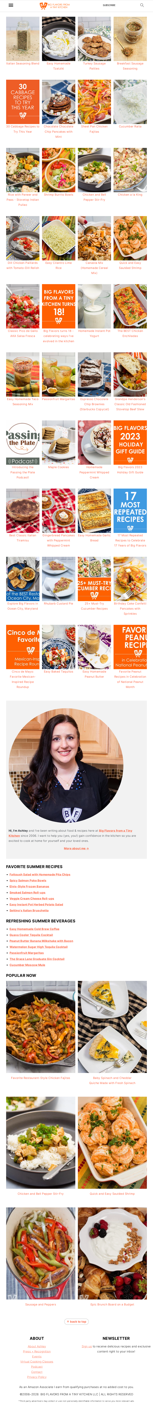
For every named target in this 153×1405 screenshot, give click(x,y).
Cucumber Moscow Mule (27, 965)
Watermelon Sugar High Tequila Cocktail (39, 947)
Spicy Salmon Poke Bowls (28, 880)
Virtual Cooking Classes (36, 1361)
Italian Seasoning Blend (22, 63)
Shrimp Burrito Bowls (58, 194)
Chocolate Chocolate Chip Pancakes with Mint (59, 131)
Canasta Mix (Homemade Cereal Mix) (94, 268)
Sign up (87, 1346)
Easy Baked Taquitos (58, 671)
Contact (37, 1372)
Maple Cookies (58, 467)
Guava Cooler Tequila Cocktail (31, 935)
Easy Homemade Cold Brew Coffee (34, 929)
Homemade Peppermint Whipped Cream (94, 472)
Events (37, 1356)
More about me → (76, 848)
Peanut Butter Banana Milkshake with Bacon (41, 941)
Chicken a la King (130, 194)
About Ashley (37, 1346)
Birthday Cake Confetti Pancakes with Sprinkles (130, 608)
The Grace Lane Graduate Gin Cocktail (37, 959)
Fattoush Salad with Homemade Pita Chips (40, 874)
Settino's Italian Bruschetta (29, 910)
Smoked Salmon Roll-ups (28, 892)
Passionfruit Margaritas (58, 399)
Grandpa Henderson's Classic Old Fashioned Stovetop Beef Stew (130, 404)
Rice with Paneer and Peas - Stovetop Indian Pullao (23, 200)
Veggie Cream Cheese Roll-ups (32, 898)
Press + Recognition (37, 1351)
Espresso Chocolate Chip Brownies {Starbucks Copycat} (94, 404)
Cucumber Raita (130, 126)
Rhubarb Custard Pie (58, 603)
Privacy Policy (36, 1377)
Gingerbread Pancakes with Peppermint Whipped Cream (58, 540)
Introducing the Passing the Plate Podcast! (22, 472)
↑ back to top (76, 1321)
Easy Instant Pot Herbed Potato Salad (36, 904)
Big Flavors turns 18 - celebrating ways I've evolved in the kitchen (58, 336)
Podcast (37, 1366)
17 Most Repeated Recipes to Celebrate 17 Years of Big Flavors (130, 540)
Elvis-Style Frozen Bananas (29, 886)
